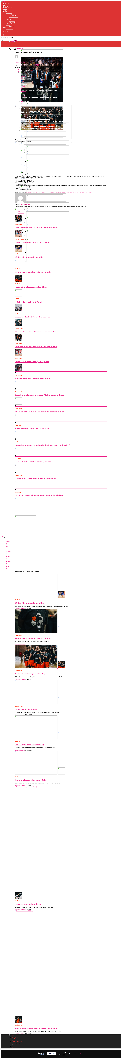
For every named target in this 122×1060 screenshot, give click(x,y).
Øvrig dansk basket (10, 23)
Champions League (13, 17)
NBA (4, 5)
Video (4, 10)
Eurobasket (11, 14)
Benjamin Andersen (20, 608)
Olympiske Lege (12, 22)
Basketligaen (6, 3)
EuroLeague (6, 6)
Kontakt (13, 1039)
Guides (4, 27)
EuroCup (11, 18)
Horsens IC (35, 192)
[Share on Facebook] (62, 535)
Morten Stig (11, 26)
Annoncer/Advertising (17, 1041)
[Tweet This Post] (62, 536)
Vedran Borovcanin (87, 192)
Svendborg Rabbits (58, 192)
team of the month (67, 192)
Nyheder (5, 11)
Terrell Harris (76, 192)
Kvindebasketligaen (7, 7)
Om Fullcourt (15, 1037)
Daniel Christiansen (20, 62)
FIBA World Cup (12, 21)
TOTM (81, 192)
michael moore (49, 192)
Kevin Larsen (42, 192)
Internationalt (9, 13)
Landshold (8, 19)
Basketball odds (9, 29)
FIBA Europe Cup (13, 15)
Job (12, 1040)
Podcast (5, 9)
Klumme (8, 25)
